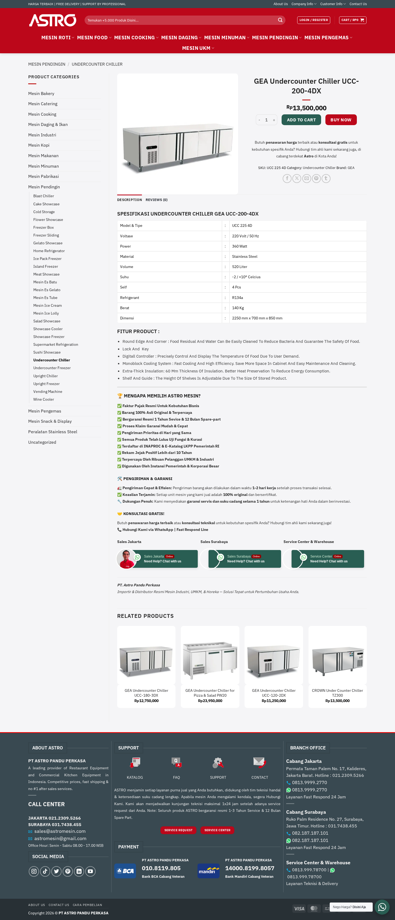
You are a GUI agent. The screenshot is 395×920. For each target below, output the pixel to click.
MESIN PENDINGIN (275, 37)
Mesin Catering (42, 103)
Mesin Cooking (42, 114)
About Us (281, 4)
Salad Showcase (46, 320)
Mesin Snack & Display (50, 421)
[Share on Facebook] (287, 178)
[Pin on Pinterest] (316, 178)
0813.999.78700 (309, 869)
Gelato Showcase (48, 242)
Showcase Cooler (48, 328)
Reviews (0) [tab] (157, 200)
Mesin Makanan (43, 155)
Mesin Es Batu (45, 281)
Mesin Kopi (38, 145)
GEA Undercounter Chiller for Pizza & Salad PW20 (210, 693)
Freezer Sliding (46, 235)
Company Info (302, 4)
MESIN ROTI (56, 37)
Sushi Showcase (47, 352)
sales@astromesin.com (60, 831)
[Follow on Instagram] (34, 871)
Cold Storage (44, 211)
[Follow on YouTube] (90, 871)
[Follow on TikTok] (45, 871)
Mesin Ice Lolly (46, 313)
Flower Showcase (48, 219)
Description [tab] (129, 200)
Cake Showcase (46, 203)
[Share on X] (296, 178)
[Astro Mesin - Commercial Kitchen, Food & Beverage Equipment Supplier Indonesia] (52, 20)
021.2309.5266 (65, 818)
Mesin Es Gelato (46, 289)
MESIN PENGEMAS (326, 37)
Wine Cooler (43, 399)
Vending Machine (47, 391)
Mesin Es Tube (45, 297)
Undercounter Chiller (97, 64)
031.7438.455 (66, 824)
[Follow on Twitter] (56, 871)
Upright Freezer (46, 383)
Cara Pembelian (87, 905)
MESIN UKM (196, 48)
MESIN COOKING (134, 37)
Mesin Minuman (43, 166)
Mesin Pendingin (46, 64)
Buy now (341, 119)
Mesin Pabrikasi (43, 176)
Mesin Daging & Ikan (48, 124)
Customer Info (331, 4)
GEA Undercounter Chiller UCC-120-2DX (274, 693)
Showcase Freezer (48, 336)
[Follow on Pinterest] (68, 871)
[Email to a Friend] (306, 178)
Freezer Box (43, 227)
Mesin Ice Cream (47, 305)
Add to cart (301, 119)
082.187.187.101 (310, 833)
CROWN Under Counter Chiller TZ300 (337, 693)
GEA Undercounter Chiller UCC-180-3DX (146, 693)
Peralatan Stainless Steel (52, 431)
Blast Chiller (43, 195)
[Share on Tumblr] (326, 178)
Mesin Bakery (41, 93)
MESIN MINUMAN (225, 37)
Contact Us (358, 4)
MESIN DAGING (179, 37)
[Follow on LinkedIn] (79, 871)
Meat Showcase (46, 274)
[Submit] (280, 20)
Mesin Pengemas (44, 411)
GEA (351, 167)
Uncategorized (42, 442)
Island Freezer (45, 266)
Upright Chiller (45, 375)
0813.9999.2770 (309, 782)
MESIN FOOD (92, 37)
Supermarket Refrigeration (55, 344)
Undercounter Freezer (52, 367)
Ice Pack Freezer (47, 258)
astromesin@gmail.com (60, 838)
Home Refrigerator (49, 250)
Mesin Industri (42, 135)
